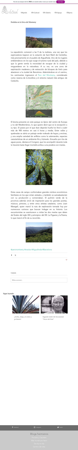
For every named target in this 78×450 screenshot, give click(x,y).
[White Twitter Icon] (58, 427)
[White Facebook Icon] (12, 427)
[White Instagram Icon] (34, 427)
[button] (24, 13)
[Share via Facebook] (11, 255)
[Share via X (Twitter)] (15, 255)
